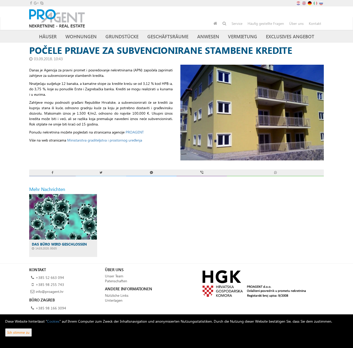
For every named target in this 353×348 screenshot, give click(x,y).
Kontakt (315, 23)
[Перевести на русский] (321, 2)
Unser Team (114, 275)
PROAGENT (135, 132)
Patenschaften (116, 280)
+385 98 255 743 (50, 284)
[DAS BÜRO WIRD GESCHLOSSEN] (63, 216)
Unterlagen (113, 300)
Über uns (296, 23)
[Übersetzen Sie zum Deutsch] (310, 2)
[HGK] (252, 283)
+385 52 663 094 (50, 277)
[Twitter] (101, 172)
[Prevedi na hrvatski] (298, 2)
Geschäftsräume (167, 36)
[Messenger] (151, 172)
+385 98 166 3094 (51, 308)
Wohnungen (81, 36)
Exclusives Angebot (290, 36)
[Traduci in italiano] (315, 2)
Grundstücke (122, 36)
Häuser (48, 36)
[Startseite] (215, 23)
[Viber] (202, 172)
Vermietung (242, 36)
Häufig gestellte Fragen (266, 23)
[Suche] (224, 23)
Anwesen (208, 36)
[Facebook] (52, 172)
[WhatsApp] (275, 172)
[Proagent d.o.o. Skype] (41, 3)
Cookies (53, 321)
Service (237, 23)
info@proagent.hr (50, 291)
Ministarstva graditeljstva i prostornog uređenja (104, 140)
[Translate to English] (304, 2)
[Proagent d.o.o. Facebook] (30, 3)
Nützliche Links (116, 295)
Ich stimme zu (18, 332)
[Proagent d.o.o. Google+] (36, 3)
